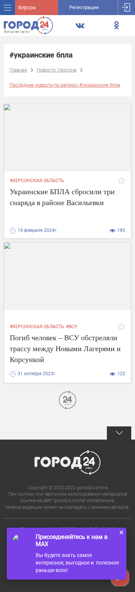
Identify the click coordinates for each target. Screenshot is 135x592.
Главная (18, 70)
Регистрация (84, 7)
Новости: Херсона (56, 70)
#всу (71, 326)
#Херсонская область (37, 180)
